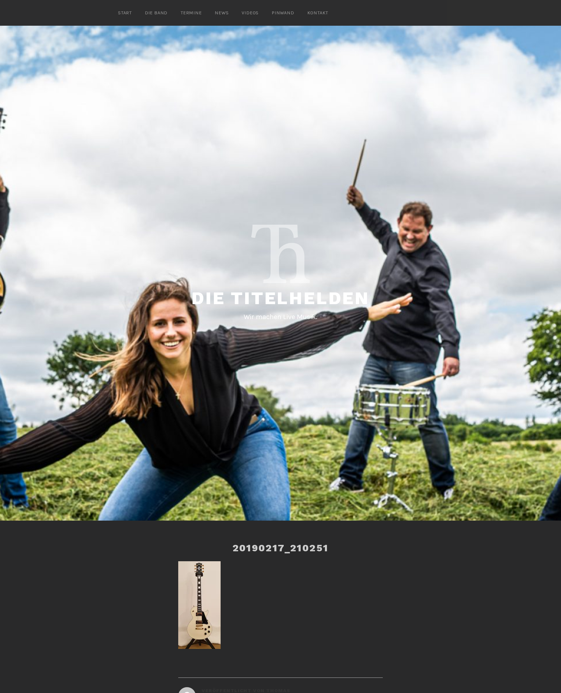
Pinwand (283, 12)
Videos (250, 12)
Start (125, 12)
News (221, 12)
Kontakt (317, 12)
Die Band (156, 12)
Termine (191, 12)
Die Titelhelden (280, 298)
